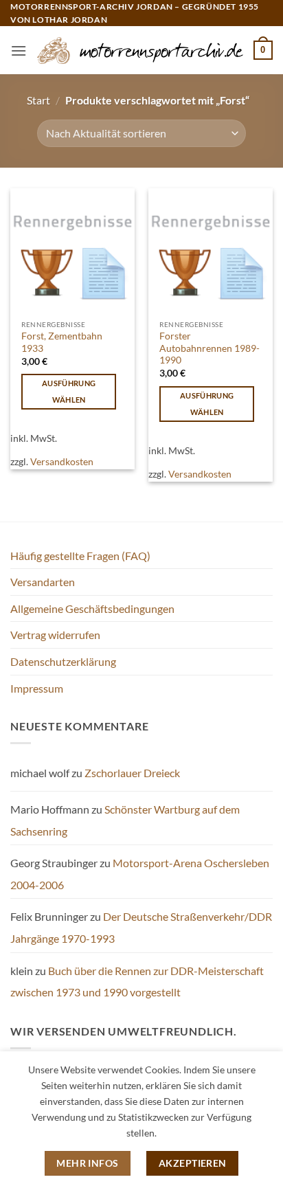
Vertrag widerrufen (55, 634)
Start (38, 100)
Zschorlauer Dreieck (132, 772)
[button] (18, 50)
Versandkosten (61, 461)
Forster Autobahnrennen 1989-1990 (209, 348)
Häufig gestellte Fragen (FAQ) (80, 555)
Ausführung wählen (68, 391)
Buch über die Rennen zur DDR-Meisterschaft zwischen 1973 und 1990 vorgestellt (137, 981)
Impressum (36, 688)
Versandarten (42, 581)
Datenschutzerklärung (63, 661)
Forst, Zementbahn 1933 (61, 342)
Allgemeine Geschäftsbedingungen (92, 608)
